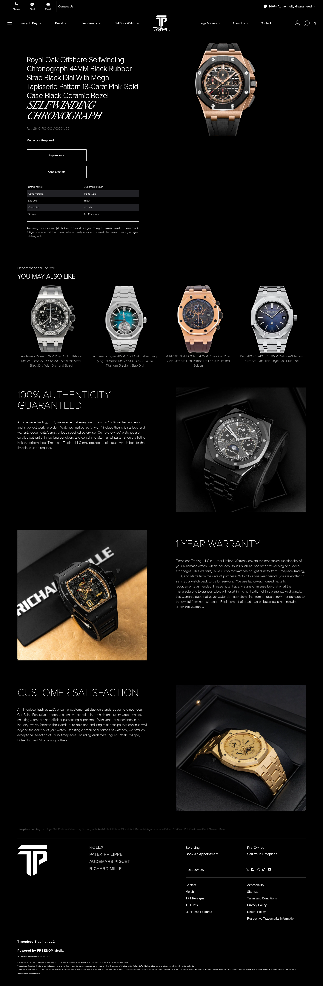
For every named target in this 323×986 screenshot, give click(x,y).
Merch (190, 891)
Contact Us (65, 6)
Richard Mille (105, 868)
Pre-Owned (255, 847)
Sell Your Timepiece (262, 854)
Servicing (193, 847)
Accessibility (255, 885)
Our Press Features (199, 911)
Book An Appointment (202, 854)
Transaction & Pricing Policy (28, 973)
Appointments (56, 172)
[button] (9, 23)
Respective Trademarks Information (271, 918)
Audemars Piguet (109, 861)
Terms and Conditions (262, 898)
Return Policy (256, 911)
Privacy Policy (257, 905)
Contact (191, 885)
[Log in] (297, 23)
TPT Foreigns (195, 898)
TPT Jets (192, 905)
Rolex (96, 847)
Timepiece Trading (28, 829)
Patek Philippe (106, 854)
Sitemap (252, 891)
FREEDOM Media (50, 950)
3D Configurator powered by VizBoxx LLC (33, 956)
